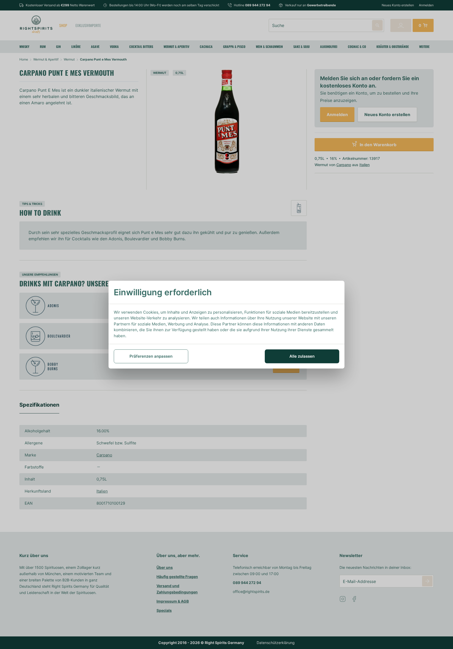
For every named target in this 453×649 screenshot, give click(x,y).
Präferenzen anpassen (151, 356)
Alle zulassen (302, 356)
